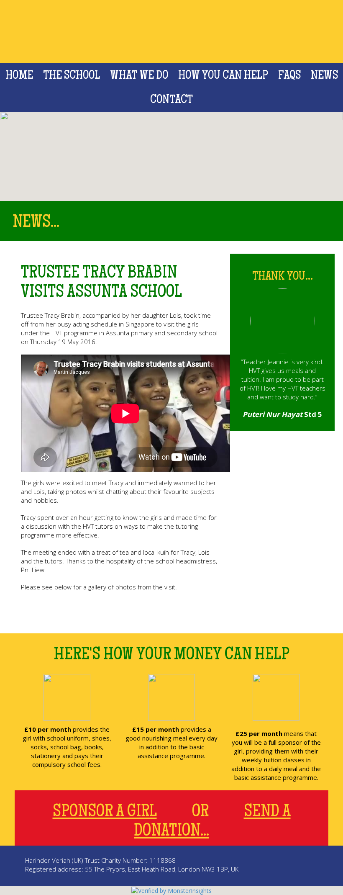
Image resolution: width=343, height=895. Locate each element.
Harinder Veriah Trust (172, 31)
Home (19, 76)
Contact (171, 100)
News (324, 76)
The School (71, 76)
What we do (139, 76)
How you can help (223, 76)
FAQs (289, 76)
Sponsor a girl (105, 812)
